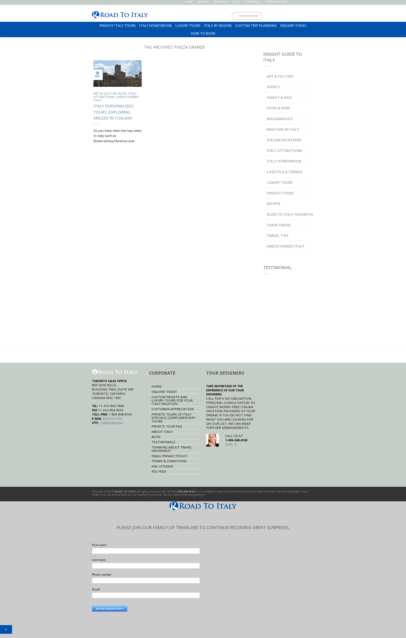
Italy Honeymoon (284, 161)
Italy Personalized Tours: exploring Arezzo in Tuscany (113, 112)
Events (273, 86)
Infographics (280, 118)
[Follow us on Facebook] (293, 2)
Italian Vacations (284, 140)
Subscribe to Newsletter (291, 15)
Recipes (273, 203)
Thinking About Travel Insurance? (172, 449)
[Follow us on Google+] (307, 2)
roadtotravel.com (111, 423)
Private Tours (280, 193)
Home (188, 1)
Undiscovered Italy (116, 98)
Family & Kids (279, 97)
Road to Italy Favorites (290, 214)
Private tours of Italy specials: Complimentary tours (173, 417)
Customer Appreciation (173, 409)
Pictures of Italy (276, 1)
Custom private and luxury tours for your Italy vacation (172, 400)
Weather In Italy (283, 129)
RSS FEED (159, 471)
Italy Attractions (284, 150)
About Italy (221, 1)
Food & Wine (278, 108)
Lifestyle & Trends (285, 171)
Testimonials (253, 1)
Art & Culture (105, 93)
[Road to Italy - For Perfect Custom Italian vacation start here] (120, 13)
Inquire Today (164, 391)
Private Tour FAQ (167, 426)
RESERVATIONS (113, 419)
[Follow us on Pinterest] (302, 2)
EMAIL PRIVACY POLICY (169, 456)
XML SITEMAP (162, 466)
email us (231, 444)
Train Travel (279, 225)
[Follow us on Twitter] (298, 2)
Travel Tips (277, 235)
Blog (236, 1)
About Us (203, 1)
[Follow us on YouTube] (311, 2)
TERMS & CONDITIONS (169, 461)
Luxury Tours (280, 182)
